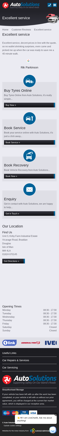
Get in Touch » (12, 213)
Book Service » (13, 142)
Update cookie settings (12, 426)
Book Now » (11, 176)
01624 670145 (9, 254)
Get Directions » (11, 261)
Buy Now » (11, 105)
